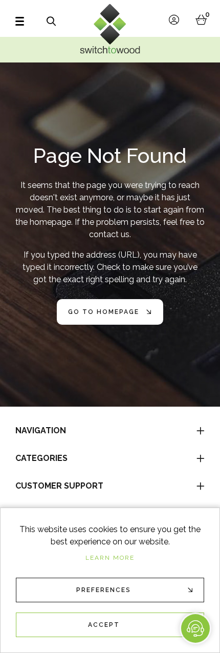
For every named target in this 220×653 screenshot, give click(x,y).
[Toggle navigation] (21, 21)
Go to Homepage (103, 311)
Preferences (103, 590)
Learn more (110, 557)
